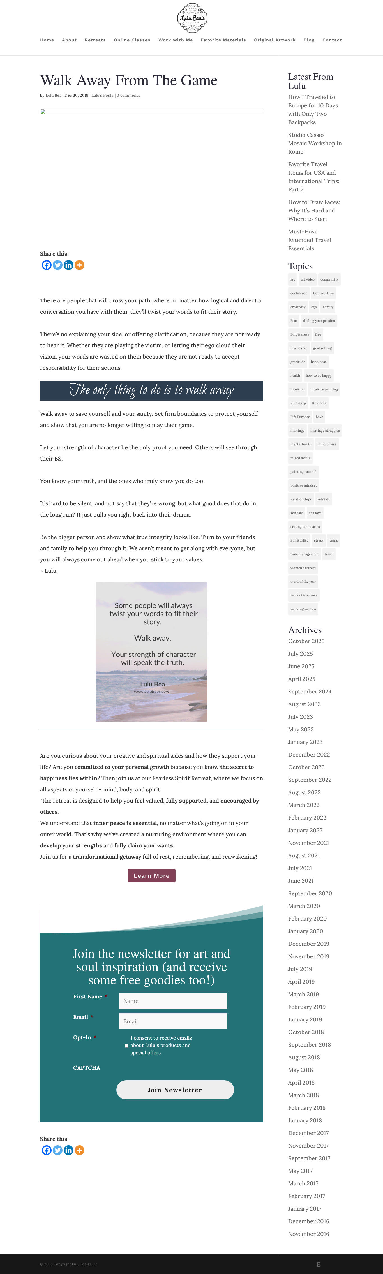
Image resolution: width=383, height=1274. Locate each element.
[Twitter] (58, 265)
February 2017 (306, 1195)
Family (328, 307)
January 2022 (305, 830)
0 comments (128, 95)
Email (83, 1016)
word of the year (303, 581)
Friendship (298, 348)
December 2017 (308, 1132)
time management (304, 554)
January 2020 (305, 931)
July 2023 (300, 716)
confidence (298, 293)
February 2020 (307, 918)
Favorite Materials (223, 40)
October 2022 (306, 767)
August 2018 (304, 1057)
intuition (297, 389)
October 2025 (306, 640)
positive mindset (303, 485)
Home (47, 40)
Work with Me (175, 40)
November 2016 (308, 1233)
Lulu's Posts (102, 95)
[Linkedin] (68, 265)
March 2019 (303, 994)
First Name (90, 996)
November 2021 (308, 842)
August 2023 (304, 703)
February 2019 (307, 1006)
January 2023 (305, 741)
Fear (293, 320)
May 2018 (300, 1069)
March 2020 (304, 905)
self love (315, 513)
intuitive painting (324, 389)
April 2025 (301, 678)
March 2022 (304, 804)
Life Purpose (300, 417)
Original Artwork (275, 40)
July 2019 (300, 968)
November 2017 (308, 1145)
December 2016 (308, 1221)
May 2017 (300, 1170)
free (318, 334)
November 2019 (308, 956)
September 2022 (310, 779)
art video (308, 279)
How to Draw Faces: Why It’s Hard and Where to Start (314, 210)
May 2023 (301, 729)
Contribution (323, 293)
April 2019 (301, 981)
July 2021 (300, 867)
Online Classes (132, 40)
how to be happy (318, 375)
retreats (324, 499)
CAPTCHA (86, 1067)
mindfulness (326, 444)
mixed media (300, 458)
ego (314, 307)
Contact (332, 40)
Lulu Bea (53, 95)
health (295, 375)
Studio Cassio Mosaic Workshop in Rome (315, 143)
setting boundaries (305, 526)
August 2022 (304, 792)
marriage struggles (325, 430)
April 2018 (301, 1082)
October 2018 (306, 1031)
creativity (297, 307)
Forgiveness (299, 334)
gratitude (297, 362)
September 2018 (309, 1044)
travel (329, 554)
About (69, 40)
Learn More (152, 875)
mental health (301, 444)
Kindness (319, 403)
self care (296, 513)
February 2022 (307, 817)
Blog (309, 40)
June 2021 (301, 880)
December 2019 (308, 943)
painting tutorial (303, 472)
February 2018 (307, 1107)
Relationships (301, 499)
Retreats (95, 40)
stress (319, 540)
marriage (297, 430)
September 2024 (310, 691)
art (292, 279)
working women (303, 609)
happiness (319, 362)
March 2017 (303, 1183)
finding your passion (319, 320)
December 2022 (309, 754)
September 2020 (310, 893)
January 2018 (305, 1120)
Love (319, 417)
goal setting (322, 348)
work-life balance (303, 595)
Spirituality (299, 540)
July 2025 (300, 653)
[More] (79, 265)
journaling (298, 403)
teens (333, 540)
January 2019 (305, 1019)
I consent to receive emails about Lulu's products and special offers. (161, 1045)
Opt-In (85, 1037)
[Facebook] (47, 265)
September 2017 (309, 1158)
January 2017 (304, 1208)
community (329, 279)
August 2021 (304, 855)
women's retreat (303, 568)
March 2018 (303, 1095)
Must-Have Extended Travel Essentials (309, 240)
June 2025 (301, 666)
